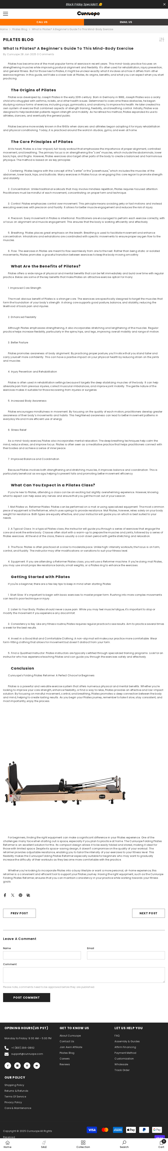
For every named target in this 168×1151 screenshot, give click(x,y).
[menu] (5, 13)
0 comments (45, 54)
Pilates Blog (19, 29)
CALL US (42, 22)
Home (4, 29)
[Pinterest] (20, 895)
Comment (10, 964)
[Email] (28, 895)
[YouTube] (36, 1065)
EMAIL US (126, 22)
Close (164, 4)
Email (90, 948)
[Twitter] (13, 895)
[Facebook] (5, 895)
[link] (124, 1144)
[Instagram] (17, 1065)
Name (7, 948)
